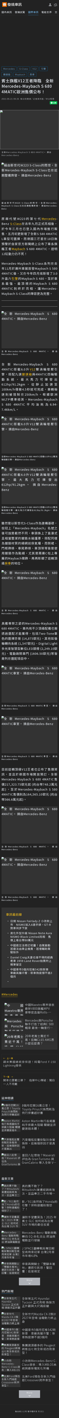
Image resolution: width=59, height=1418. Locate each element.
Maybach (20, 74)
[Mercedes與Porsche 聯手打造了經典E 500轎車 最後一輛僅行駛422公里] (14, 1025)
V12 (35, 68)
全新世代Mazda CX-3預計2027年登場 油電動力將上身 (39, 1317)
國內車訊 (7, 12)
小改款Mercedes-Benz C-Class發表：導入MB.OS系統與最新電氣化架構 (39, 1364)
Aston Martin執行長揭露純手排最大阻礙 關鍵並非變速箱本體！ (39, 1124)
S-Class (23, 68)
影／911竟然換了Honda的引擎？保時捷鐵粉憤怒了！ (39, 1205)
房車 (32, 74)
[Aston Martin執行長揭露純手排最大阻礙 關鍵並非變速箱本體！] (11, 1125)
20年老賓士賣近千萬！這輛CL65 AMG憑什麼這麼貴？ (39, 1039)
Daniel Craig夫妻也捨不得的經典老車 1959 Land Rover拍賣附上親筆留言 (31, 961)
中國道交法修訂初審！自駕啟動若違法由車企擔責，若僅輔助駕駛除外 (30, 949)
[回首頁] (15, 4)
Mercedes (9, 68)
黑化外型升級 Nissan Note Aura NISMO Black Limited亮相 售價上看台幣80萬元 (31, 936)
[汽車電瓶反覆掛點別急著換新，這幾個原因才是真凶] (11, 1144)
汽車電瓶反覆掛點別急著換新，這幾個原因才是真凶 (38, 1143)
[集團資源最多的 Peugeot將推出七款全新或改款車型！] (11, 1349)
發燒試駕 (20, 12)
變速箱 (6, 74)
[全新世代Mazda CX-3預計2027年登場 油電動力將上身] (11, 1318)
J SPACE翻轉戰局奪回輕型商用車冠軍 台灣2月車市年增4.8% (38, 1252)
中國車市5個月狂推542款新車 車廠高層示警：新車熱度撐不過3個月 (31, 973)
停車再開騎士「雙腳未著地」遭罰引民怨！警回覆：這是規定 (38, 1267)
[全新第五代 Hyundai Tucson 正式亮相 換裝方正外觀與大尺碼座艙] (11, 1303)
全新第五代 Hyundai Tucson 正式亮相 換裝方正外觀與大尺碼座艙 (38, 1302)
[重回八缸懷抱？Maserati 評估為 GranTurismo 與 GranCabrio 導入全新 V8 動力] (11, 1159)
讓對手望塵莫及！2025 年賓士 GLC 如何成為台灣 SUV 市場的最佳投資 (39, 1220)
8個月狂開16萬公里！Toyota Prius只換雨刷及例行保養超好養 (38, 1109)
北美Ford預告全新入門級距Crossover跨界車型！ (39, 1378)
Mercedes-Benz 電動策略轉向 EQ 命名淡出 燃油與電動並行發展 (39, 1236)
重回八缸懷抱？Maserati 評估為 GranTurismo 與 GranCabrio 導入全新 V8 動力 (38, 1158)
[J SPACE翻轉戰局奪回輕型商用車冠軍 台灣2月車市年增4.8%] (11, 1252)
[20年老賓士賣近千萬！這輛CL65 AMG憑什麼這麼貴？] (14, 1040)
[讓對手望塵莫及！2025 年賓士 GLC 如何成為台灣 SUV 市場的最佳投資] (11, 1221)
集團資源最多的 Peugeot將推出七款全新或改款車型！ (38, 1349)
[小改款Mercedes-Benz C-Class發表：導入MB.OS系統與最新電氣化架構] (11, 1365)
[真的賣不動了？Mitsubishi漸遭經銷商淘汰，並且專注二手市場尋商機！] (11, 1190)
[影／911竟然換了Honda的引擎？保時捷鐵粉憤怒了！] (11, 1206)
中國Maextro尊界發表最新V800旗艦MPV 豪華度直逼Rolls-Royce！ (39, 1008)
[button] (55, 4)
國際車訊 (33, 12)
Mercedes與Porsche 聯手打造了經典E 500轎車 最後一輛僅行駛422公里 (39, 1024)
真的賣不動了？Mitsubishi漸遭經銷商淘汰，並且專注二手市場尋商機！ (38, 1189)
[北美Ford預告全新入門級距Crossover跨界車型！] (11, 1381)
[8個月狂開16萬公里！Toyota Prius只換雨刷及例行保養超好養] (11, 1110)
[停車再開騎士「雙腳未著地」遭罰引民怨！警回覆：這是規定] (11, 1268)
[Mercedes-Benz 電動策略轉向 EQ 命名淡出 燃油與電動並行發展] (11, 1237)
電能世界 (46, 12)
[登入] (50, 5)
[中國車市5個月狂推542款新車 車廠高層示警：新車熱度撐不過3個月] (11, 1334)
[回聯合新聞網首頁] (4, 4)
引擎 (43, 68)
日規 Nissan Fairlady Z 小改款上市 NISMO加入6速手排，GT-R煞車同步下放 (31, 924)
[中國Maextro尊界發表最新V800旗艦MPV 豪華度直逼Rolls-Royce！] (14, 1009)
